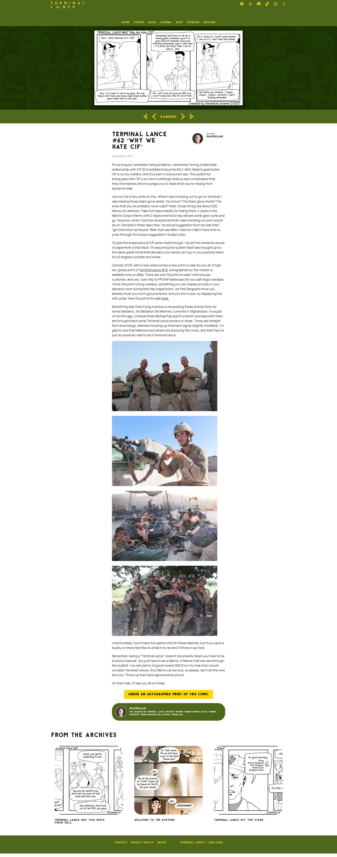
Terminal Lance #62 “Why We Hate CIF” (139, 140)
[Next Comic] (183, 116)
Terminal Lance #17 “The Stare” (239, 820)
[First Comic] (145, 116)
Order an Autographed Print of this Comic (168, 694)
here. (165, 298)
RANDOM (168, 116)
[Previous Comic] (154, 116)
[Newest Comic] (192, 116)
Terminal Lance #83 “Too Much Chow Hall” (79, 821)
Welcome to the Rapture (154, 820)
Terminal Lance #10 (153, 270)
